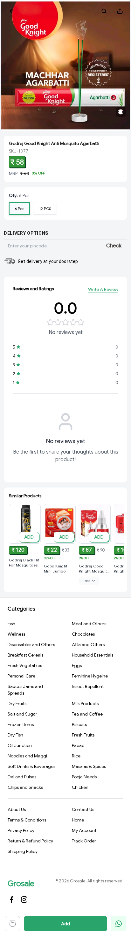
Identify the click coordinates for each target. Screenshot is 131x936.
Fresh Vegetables (25, 665)
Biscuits (79, 724)
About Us (17, 809)
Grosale (21, 883)
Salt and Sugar (22, 714)
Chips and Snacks (25, 787)
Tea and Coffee (87, 714)
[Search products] (104, 11)
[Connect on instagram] (24, 899)
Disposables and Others (31, 644)
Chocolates (83, 634)
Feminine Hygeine (90, 676)
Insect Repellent (88, 686)
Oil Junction (20, 745)
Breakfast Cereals (25, 655)
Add (65, 923)
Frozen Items (21, 724)
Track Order (84, 841)
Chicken (80, 787)
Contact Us (83, 809)
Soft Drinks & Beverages (31, 766)
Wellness (16, 634)
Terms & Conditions (27, 820)
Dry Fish (15, 735)
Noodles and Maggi (27, 756)
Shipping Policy (23, 851)
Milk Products (85, 703)
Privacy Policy (21, 830)
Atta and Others (88, 644)
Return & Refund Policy (30, 841)
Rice (76, 756)
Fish (11, 623)
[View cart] (12, 923)
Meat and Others (89, 623)
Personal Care (21, 676)
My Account (84, 830)
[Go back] (11, 11)
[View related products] (121, 112)
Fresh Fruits (83, 735)
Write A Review (103, 289)
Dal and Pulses (22, 777)
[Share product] (120, 11)
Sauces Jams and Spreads (25, 690)
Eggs (77, 665)
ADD (29, 537)
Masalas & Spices (89, 766)
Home (78, 820)
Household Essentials (92, 655)
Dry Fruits (17, 703)
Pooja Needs (84, 777)
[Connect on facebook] (11, 899)
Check (114, 246)
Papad (78, 745)
